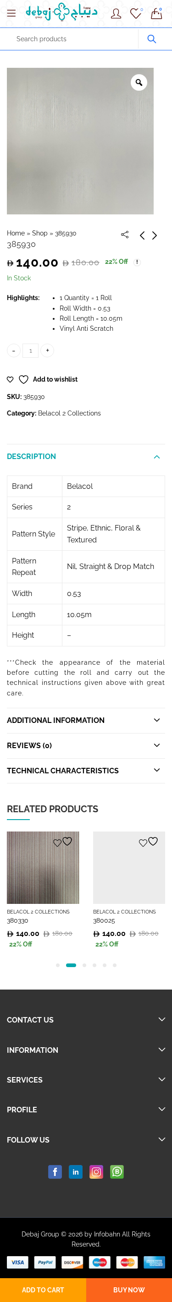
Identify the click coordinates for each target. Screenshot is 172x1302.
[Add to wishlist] (64, 841)
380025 (104, 920)
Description (31, 456)
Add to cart (43, 1290)
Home (16, 233)
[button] (58, 965)
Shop (40, 233)
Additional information (56, 720)
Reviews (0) (29, 745)
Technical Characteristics (63, 770)
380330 (17, 920)
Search (152, 39)
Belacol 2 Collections (69, 413)
